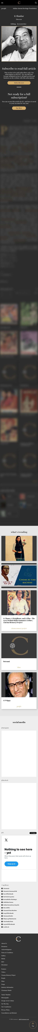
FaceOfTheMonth (8, 894)
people (3, 8)
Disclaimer (4, 965)
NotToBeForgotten (8, 896)
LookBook (6, 927)
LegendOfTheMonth (9, 924)
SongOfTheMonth (8, 913)
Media (3, 958)
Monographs (5, 997)
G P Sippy (7, 700)
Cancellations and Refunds (9, 1013)
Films (3, 981)
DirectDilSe (6, 907)
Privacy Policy (5, 1010)
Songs (3, 984)
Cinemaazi (6, 888)
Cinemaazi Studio (6, 990)
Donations (4, 946)
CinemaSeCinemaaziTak (10, 891)
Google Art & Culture (7, 1001)
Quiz (2, 962)
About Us (4, 943)
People (3, 978)
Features (3, 969)
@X (2, 832)
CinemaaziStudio (8, 916)
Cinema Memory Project (8, 975)
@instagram (5, 728)
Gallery (3, 955)
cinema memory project (19, 628)
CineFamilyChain (8, 921)
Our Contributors (6, 1007)
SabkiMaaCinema (8, 902)
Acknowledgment (6, 949)
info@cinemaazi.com (24, 1019)
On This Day (5, 1004)
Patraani (6, 661)
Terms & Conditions (7, 952)
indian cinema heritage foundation (25, 8)
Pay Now (19, 108)
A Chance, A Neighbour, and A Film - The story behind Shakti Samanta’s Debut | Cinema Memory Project (19, 620)
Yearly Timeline (6, 995)
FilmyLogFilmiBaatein (9, 918)
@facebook (4, 780)
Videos (3, 972)
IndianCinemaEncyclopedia (11, 905)
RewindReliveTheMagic (10, 899)
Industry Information (7, 987)
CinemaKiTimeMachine (10, 910)
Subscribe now (19, 83)
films (19, 667)
